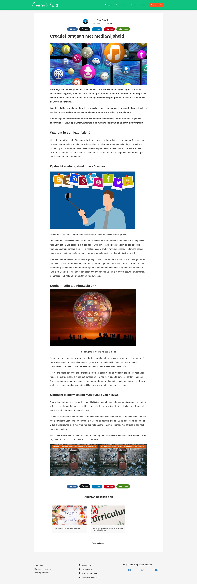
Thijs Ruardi (102, 20)
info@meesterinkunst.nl (90, 577)
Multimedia (110, 23)
